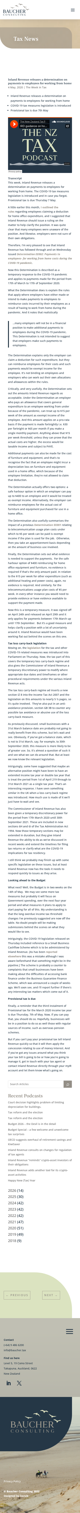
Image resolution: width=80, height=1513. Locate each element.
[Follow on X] (19, 1383)
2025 (12, 1196)
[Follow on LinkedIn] (8, 1383)
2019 (12, 1234)
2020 (12, 1228)
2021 (12, 1221)
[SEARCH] (67, 1084)
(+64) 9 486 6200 (14, 1345)
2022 (12, 1215)
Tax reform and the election (25, 1112)
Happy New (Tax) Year (21, 1180)
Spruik (24, 1496)
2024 (12, 1202)
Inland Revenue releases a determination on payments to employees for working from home (40, 81)
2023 (12, 1209)
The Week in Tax (36, 87)
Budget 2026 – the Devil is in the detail (32, 1124)
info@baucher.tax (15, 1350)
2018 (12, 1240)
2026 (12, 1190)
